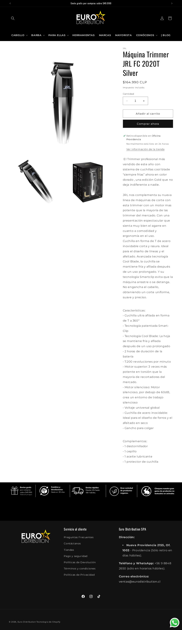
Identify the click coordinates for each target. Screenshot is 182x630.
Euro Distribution (27, 622)
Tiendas (69, 549)
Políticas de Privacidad (79, 574)
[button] (13, 18)
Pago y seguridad (75, 556)
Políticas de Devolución (80, 562)
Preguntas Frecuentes (78, 537)
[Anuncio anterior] (10, 3)
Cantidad (128, 93)
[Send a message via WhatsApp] (174, 622)
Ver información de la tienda (145, 149)
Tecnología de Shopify (48, 622)
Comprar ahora (148, 123)
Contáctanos (72, 543)
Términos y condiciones (79, 568)
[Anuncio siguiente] (172, 3)
